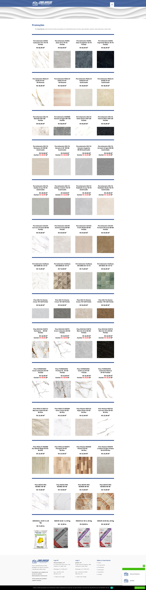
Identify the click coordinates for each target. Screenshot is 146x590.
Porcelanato (101, 567)
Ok (111, 587)
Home (99, 562)
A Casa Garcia (101, 565)
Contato (100, 574)
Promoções (101, 569)
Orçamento (101, 572)
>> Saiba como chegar (59, 576)
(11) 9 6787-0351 (85, 569)
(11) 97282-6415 (63, 569)
